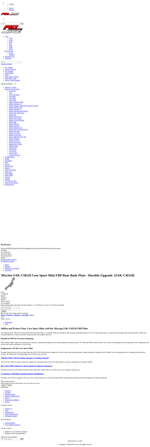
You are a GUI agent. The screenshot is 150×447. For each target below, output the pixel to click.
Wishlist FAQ (9, 412)
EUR (10, 42)
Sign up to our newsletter (9, 437)
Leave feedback (10, 423)
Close (9, 385)
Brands (7, 402)
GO (22, 23)
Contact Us (8, 409)
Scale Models (9, 73)
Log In (11, 8)
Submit (4, 311)
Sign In (4, 385)
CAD (6, 36)
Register (11, 10)
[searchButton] (21, 62)
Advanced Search (6, 64)
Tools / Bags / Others (11, 77)
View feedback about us (12, 425)
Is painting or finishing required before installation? (22, 374)
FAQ (6, 324)
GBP (10, 47)
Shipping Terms (10, 394)
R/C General (9, 71)
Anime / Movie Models (12, 80)
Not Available (5, 303)
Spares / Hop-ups (10, 69)
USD (10, 38)
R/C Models (9, 67)
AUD (11, 40)
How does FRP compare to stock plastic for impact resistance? (26, 366)
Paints (7, 75)
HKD (11, 49)
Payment (8, 392)
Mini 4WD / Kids (10, 78)
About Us (8, 391)
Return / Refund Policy (12, 396)
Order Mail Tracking (11, 414)
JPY (10, 44)
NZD (10, 45)
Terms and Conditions (12, 400)
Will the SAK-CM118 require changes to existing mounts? (25, 358)
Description (8, 322)
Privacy (7, 398)
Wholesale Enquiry (11, 416)
